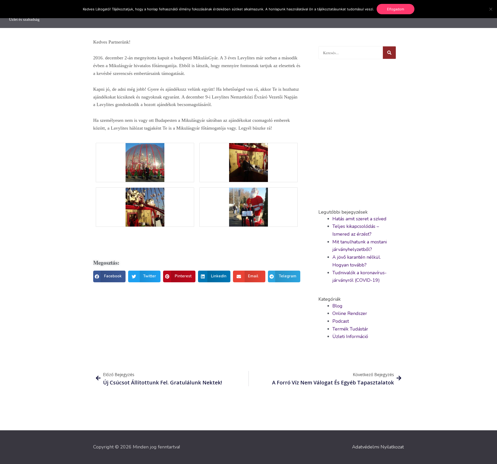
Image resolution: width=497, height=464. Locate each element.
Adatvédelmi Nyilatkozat (378, 447)
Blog (337, 306)
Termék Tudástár (350, 329)
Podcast (340, 321)
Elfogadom (395, 9)
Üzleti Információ (350, 336)
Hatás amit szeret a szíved (359, 219)
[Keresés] (389, 52)
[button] (109, 276)
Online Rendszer (349, 313)
